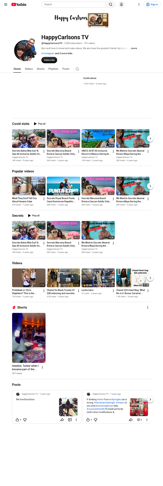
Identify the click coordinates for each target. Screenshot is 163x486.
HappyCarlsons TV (20, 157)
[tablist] (81, 69)
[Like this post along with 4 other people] (17, 419)
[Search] (111, 4)
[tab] (17, 69)
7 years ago (45, 394)
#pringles (116, 399)
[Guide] (6, 4)
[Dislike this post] (24, 419)
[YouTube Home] (18, 4)
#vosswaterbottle (96, 409)
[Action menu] (76, 420)
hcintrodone (89, 78)
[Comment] (70, 420)
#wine (100, 399)
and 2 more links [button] (63, 53)
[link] (47, 407)
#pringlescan (106, 405)
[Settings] (139, 4)
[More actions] (44, 151)
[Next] (150, 138)
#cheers (120, 402)
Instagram (49, 53)
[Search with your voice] (121, 4)
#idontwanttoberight (104, 402)
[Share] (62, 420)
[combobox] (74, 4)
